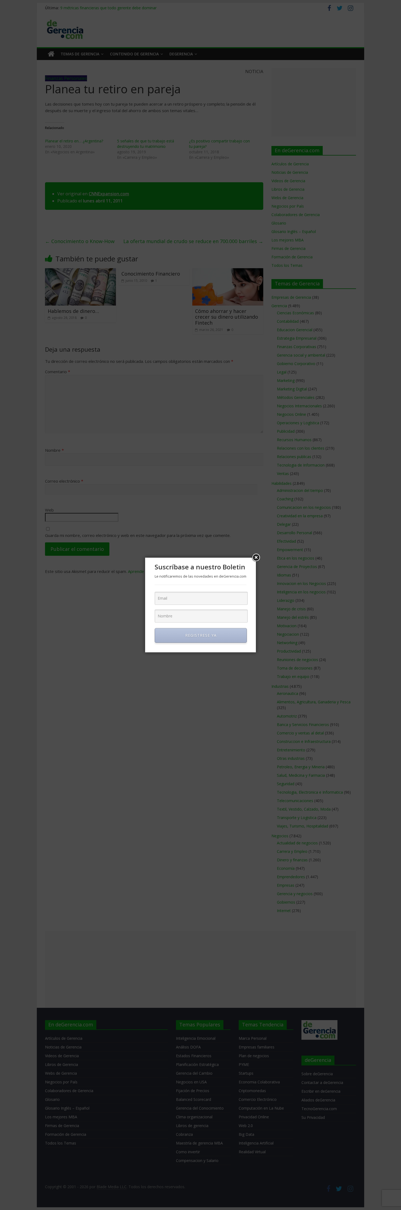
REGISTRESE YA (201, 635)
